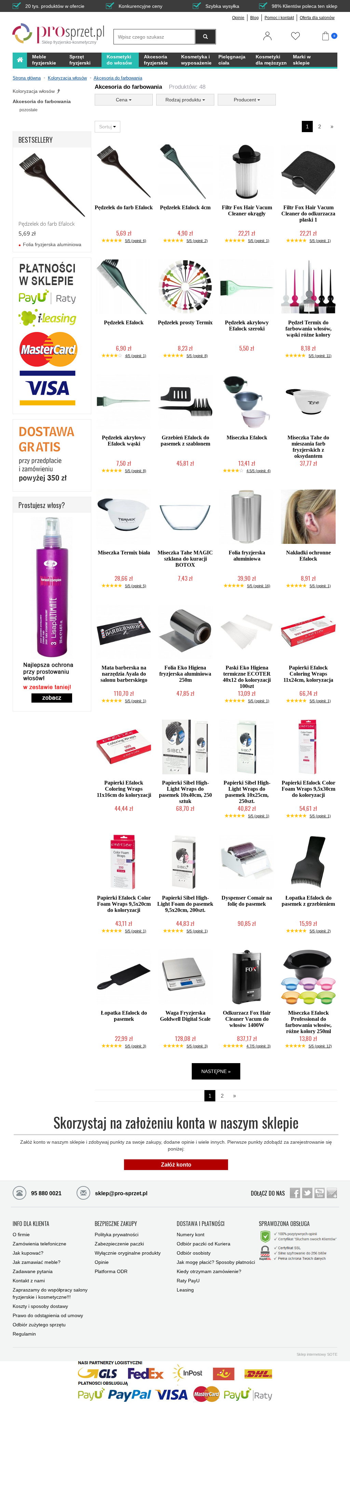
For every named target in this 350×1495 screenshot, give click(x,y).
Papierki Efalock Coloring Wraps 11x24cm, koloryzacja (308, 674)
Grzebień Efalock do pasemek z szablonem (185, 441)
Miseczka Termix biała (124, 552)
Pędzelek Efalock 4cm (185, 207)
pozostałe (28, 110)
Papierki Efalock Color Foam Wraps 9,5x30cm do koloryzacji (308, 789)
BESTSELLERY (35, 140)
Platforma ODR (111, 1271)
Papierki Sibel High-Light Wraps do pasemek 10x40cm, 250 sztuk (185, 792)
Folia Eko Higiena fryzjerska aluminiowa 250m (185, 674)
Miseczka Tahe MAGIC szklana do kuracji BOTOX (185, 559)
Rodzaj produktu (183, 99)
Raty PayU (188, 1280)
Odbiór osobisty (194, 1253)
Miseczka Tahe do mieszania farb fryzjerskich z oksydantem (308, 447)
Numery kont (190, 1234)
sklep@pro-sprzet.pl (115, 1193)
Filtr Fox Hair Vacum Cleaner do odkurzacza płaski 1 (308, 213)
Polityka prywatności (116, 1234)
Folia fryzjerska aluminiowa (247, 556)
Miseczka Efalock (247, 437)
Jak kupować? (28, 1253)
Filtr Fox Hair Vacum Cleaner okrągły (247, 210)
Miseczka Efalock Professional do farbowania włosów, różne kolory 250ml (308, 1022)
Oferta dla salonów (317, 17)
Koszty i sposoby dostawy (40, 1306)
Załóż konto (176, 1165)
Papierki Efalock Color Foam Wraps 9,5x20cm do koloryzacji (124, 904)
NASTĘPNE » (216, 1071)
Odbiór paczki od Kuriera (203, 1243)
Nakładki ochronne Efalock (308, 556)
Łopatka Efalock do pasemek (124, 1016)
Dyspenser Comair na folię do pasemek (246, 901)
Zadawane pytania (33, 1271)
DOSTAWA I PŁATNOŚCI (201, 1224)
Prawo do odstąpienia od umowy (48, 1315)
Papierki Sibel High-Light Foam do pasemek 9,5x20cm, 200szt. (185, 904)
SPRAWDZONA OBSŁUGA (284, 1224)
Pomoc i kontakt (279, 17)
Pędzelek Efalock (124, 322)
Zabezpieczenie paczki (119, 1243)
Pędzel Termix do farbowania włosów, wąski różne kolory (308, 329)
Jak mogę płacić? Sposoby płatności (216, 1262)
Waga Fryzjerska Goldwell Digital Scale (185, 1016)
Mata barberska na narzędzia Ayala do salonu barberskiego (123, 674)
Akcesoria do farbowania (42, 101)
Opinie (238, 17)
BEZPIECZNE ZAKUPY (116, 1224)
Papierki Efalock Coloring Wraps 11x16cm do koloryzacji (124, 789)
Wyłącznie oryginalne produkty (128, 1253)
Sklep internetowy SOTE (317, 1354)
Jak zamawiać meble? (36, 1262)
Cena (122, 99)
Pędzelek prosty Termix (185, 322)
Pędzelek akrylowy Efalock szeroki (247, 326)
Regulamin (24, 1334)
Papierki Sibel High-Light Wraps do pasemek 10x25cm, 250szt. (247, 792)
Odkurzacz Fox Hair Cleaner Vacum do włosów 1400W (247, 1019)
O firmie (21, 1234)
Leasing (185, 1290)
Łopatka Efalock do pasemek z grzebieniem (308, 901)
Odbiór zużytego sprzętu (39, 1324)
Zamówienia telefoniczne (39, 1243)
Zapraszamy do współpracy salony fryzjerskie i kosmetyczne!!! (50, 1293)
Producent (245, 99)
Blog (254, 17)
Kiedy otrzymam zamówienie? (209, 1271)
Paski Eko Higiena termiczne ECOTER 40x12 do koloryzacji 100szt (247, 677)
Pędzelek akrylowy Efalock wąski (124, 441)
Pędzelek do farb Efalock (124, 207)
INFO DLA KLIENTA (31, 1224)
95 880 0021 (46, 1193)
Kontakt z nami (29, 1280)
